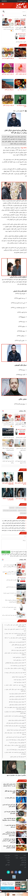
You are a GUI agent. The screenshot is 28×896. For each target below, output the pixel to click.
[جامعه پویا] (21, 5)
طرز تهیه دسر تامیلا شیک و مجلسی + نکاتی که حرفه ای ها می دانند (9, 840)
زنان (25, 867)
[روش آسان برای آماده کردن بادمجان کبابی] (21, 807)
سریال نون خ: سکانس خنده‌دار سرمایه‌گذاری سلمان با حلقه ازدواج (8, 834)
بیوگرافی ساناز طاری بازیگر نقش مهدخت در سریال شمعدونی (12, 530)
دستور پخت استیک (22, 58)
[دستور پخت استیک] (20, 52)
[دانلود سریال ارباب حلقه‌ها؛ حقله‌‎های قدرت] (8, 492)
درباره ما (8, 860)
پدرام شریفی (12, 508)
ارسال (6, 552)
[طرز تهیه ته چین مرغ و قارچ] (8, 68)
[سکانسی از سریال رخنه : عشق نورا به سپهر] (14, 767)
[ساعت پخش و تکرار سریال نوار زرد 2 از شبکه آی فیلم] (21, 786)
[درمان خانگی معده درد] (21, 800)
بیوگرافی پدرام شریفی (22, 510)
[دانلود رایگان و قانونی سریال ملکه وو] (20, 477)
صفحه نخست (7, 855)
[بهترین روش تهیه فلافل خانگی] (21, 793)
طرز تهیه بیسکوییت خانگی (21, 74)
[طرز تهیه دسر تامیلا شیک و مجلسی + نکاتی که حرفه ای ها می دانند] (21, 841)
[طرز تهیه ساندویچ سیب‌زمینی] (8, 52)
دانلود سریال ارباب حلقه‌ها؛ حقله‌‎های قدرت (8, 499)
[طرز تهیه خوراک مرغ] (20, 83)
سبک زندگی (23, 860)
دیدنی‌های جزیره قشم (9, 89)
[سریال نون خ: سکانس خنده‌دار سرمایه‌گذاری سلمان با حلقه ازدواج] (21, 834)
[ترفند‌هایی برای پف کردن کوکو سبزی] (21, 813)
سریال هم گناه (23, 513)
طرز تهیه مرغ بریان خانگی (8, 105)
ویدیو (17, 858)
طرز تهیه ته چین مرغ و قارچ (8, 74)
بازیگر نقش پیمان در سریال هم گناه (9, 510)
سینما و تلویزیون (23, 858)
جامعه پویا (24, 148)
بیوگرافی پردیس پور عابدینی (21, 508)
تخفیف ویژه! (7, 888)
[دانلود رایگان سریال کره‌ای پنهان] (20, 492)
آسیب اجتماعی (23, 865)
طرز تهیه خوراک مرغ (22, 89)
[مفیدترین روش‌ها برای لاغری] (20, 99)
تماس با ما (8, 858)
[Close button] (27, 880)
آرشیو (9, 862)
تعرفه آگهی (7, 865)
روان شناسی (23, 862)
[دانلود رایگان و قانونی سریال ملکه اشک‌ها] (8, 477)
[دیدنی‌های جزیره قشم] (8, 83)
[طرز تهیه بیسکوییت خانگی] (20, 68)
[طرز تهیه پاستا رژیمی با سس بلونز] (21, 827)
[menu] (3, 4)
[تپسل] (1, 891)
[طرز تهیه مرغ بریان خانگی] (8, 99)
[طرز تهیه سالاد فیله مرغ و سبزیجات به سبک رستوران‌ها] (21, 820)
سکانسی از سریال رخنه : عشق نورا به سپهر (16, 775)
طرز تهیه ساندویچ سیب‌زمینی (8, 58)
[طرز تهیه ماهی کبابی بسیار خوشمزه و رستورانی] (21, 848)
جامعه (25, 855)
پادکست (16, 855)
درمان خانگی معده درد (10, 798)
